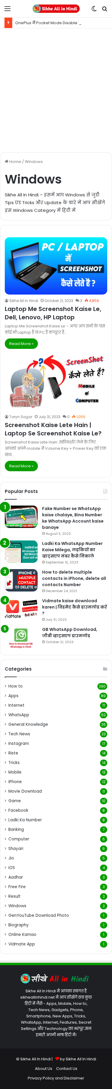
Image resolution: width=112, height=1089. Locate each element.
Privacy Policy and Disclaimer (56, 1078)
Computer (18, 839)
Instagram (18, 743)
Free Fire (17, 887)
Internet (16, 705)
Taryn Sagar (20, 416)
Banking (16, 829)
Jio (11, 858)
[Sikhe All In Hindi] (56, 8)
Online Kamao (22, 934)
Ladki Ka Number (25, 820)
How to (15, 686)
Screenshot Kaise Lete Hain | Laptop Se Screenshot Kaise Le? (53, 429)
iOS (11, 868)
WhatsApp (18, 715)
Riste (13, 753)
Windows (17, 906)
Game (14, 801)
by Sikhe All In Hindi (78, 1059)
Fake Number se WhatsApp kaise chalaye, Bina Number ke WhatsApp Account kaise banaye (73, 518)
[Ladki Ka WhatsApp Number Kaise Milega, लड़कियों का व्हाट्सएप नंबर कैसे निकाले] (21, 551)
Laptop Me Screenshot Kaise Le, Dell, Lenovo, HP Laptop (53, 313)
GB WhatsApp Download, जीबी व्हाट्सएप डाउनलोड (69, 632)
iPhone (15, 782)
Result (14, 896)
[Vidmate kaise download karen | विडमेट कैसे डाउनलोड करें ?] (21, 609)
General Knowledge (28, 724)
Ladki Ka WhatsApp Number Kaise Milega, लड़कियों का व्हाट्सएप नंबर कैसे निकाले (72, 549)
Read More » (21, 343)
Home (14, 161)
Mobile (15, 772)
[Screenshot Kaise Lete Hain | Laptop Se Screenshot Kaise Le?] (56, 382)
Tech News (19, 734)
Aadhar (15, 877)
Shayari (15, 848)
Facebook (18, 810)
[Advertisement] (56, 90)
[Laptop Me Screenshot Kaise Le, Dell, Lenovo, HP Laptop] (56, 266)
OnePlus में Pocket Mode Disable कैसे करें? (54, 23)
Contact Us (66, 1068)
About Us (43, 1068)
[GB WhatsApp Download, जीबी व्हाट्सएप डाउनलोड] (21, 637)
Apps (13, 696)
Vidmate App (21, 944)
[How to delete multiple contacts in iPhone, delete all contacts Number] (21, 580)
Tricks (14, 762)
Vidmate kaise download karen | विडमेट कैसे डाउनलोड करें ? (74, 607)
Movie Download (25, 791)
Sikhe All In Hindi (23, 300)
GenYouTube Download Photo (38, 915)
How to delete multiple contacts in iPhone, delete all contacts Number (74, 578)
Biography (18, 925)
